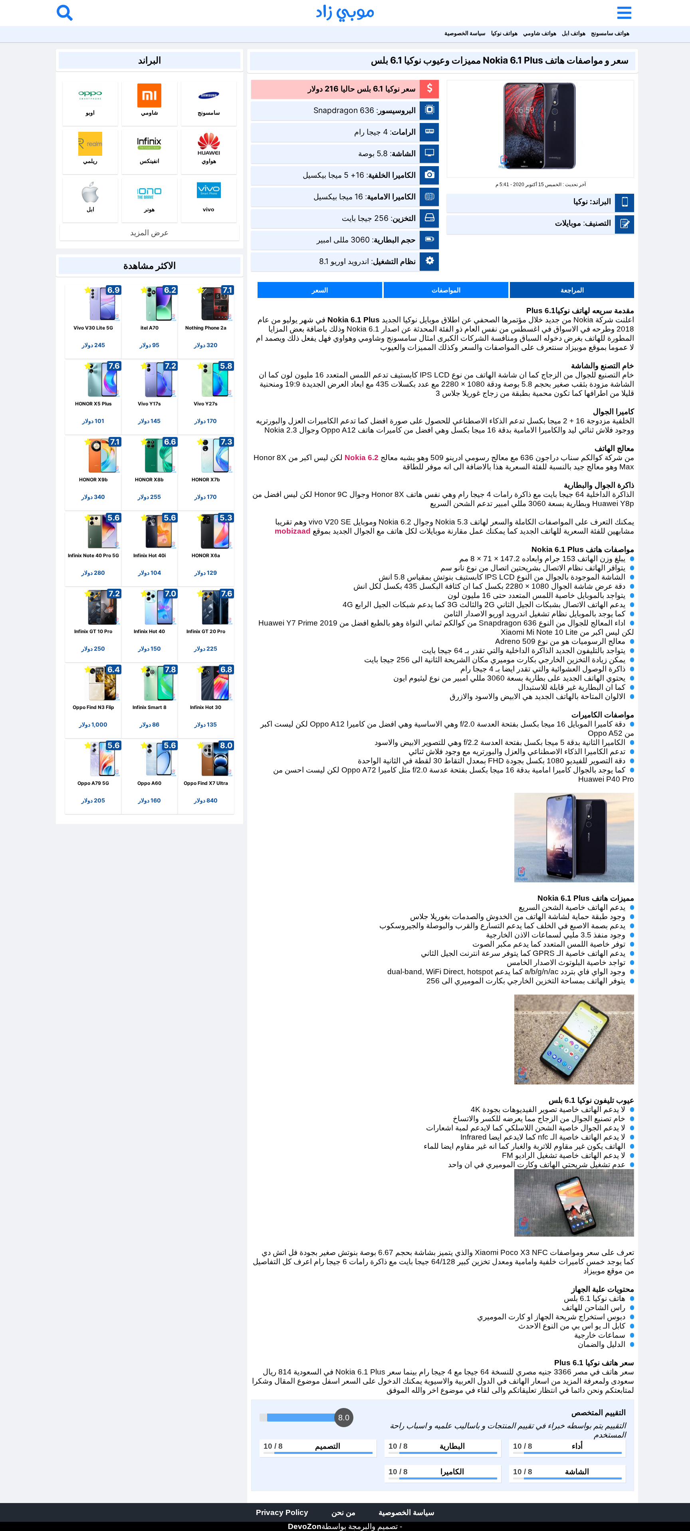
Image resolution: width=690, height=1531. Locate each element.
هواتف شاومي (539, 33)
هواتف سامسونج (610, 33)
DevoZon (304, 1526)
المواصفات (446, 290)
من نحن (343, 1512)
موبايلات (568, 223)
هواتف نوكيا (504, 33)
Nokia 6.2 (362, 457)
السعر (320, 290)
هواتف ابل (573, 33)
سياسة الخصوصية (465, 33)
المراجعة (572, 290)
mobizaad (293, 530)
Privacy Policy (282, 1512)
